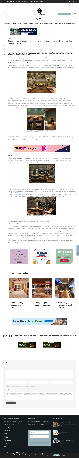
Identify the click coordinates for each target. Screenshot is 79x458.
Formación (31, 23)
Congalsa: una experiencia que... (65, 430)
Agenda (36, 23)
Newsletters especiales (69, 23)
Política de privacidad (34, 1)
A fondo (19, 23)
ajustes (22, 456)
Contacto (41, 1)
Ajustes (63, 455)
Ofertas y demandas (48, 23)
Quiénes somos (6, 1)
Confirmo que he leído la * (39, 438)
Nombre (7, 379)
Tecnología (25, 23)
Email (29, 379)
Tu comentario (9, 368)
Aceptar (56, 455)
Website (52, 379)
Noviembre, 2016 (10, 48)
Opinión (56, 23)
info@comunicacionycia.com (48, 395)
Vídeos (41, 23)
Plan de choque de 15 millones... (65, 422)
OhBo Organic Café (18, 194)
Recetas (61, 23)
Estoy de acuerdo (10, 389)
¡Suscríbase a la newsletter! (64, 14)
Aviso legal (18, 1)
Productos (6, 23)
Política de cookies (24, 1)
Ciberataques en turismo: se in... (65, 439)
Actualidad (13, 23)
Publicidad (12, 1)
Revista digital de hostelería (40, 19)
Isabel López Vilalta (12, 103)
